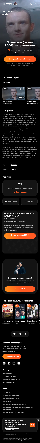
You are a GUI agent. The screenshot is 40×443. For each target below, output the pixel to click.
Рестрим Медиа (23, 440)
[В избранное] (14, 334)
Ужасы (13, 169)
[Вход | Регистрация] (36, 4)
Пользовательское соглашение (12, 429)
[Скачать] (25, 334)
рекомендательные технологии (12, 423)
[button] (3, 4)
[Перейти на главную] (17, 4)
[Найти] (31, 4)
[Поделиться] (20, 334)
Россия (14, 165)
